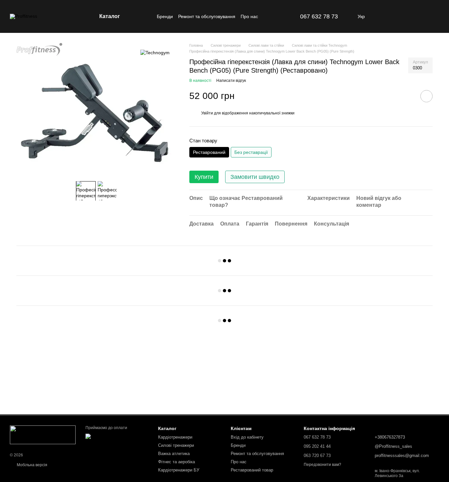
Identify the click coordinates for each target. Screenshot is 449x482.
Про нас (249, 16)
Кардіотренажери (175, 437)
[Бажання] (417, 16)
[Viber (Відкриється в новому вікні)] (291, 16)
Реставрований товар (252, 470)
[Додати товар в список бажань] (426, 96)
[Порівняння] (399, 16)
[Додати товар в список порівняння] (408, 96)
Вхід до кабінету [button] (247, 437)
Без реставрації (251, 152)
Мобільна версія (31, 465)
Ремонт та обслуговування (206, 16)
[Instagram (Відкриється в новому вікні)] (275, 16)
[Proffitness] (43, 434)
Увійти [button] (207, 113)
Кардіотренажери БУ (178, 470)
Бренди (165, 16)
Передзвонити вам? (322, 464)
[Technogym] (155, 52)
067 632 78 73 (319, 16)
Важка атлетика (174, 453)
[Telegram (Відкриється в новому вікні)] (283, 16)
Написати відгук (231, 80)
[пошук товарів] (145, 16)
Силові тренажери (176, 445)
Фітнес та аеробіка (176, 461)
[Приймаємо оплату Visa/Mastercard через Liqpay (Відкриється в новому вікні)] (116, 438)
